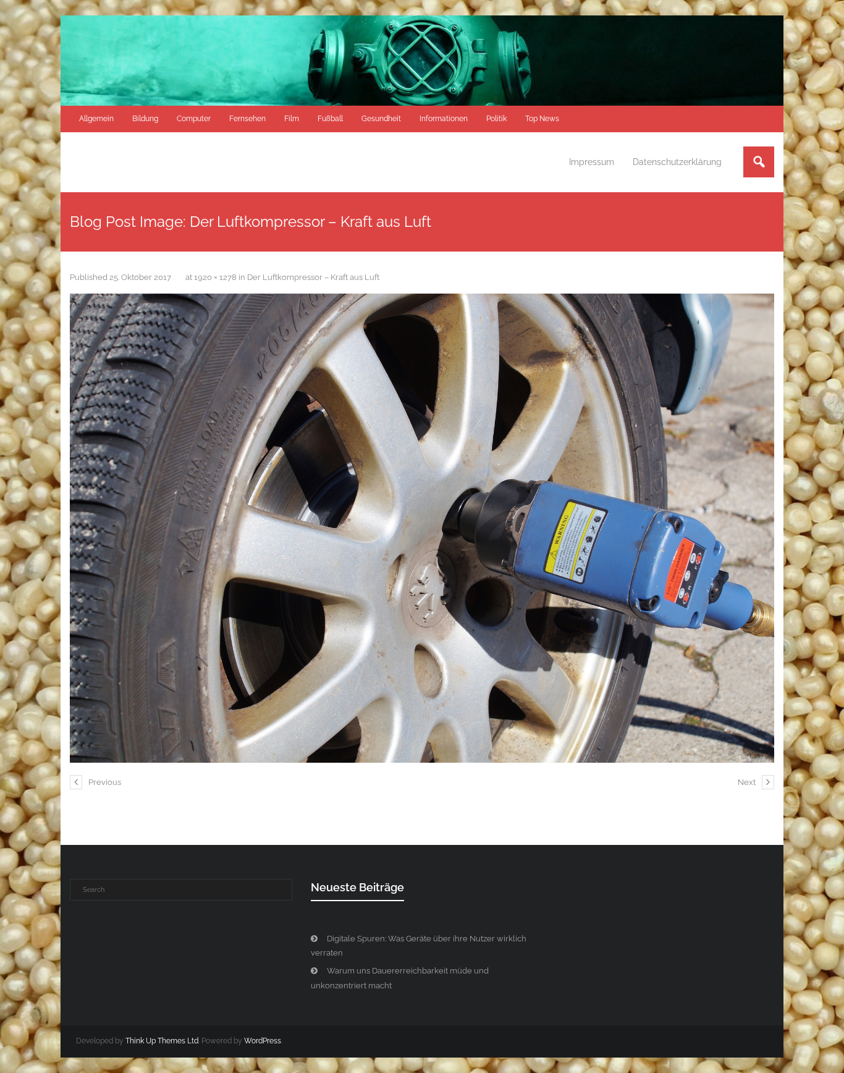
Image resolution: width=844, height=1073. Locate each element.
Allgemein (96, 118)
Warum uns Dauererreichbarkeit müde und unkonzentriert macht (400, 978)
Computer (194, 118)
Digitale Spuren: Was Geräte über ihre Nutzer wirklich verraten (418, 945)
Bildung (145, 118)
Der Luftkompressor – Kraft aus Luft (313, 277)
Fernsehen (247, 118)
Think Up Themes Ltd (161, 1041)
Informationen (444, 118)
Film (291, 118)
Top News (542, 118)
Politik (496, 118)
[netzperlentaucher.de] (422, 528)
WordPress (262, 1041)
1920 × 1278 (215, 277)
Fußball (330, 118)
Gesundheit (381, 118)
